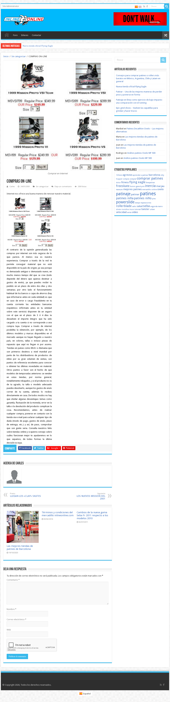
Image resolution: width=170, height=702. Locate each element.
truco (132, 209)
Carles (12, 186)
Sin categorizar (18, 56)
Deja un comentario (63, 186)
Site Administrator (10, 6)
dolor (118, 183)
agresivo (127, 174)
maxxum (119, 189)
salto (134, 206)
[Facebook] (147, 6)
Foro (15, 35)
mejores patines (132, 189)
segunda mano (156, 206)
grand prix (140, 186)
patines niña (124, 198)
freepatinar (150, 183)
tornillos (125, 209)
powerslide (125, 202)
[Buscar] (166, 6)
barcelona (154, 174)
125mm (119, 175)
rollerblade (124, 206)
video (135, 212)
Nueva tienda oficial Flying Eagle (38, 46)
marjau (160, 186)
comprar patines (150, 178)
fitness (125, 182)
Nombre (11, 609)
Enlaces (24, 35)
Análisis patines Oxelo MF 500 (141, 153)
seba (146, 206)
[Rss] (144, 6)
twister (145, 209)
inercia (150, 186)
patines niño (143, 198)
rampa (137, 203)
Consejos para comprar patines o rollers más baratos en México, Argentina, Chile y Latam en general (138, 78)
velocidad (121, 212)
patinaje (123, 193)
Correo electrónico (16, 619)
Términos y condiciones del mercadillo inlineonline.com (58, 514)
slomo (118, 209)
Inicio (6, 56)
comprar (132, 179)
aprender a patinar (140, 175)
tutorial (138, 209)
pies (154, 199)
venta (129, 212)
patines (148, 193)
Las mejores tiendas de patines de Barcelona (20, 547)
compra (126, 179)
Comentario (13, 580)
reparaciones (145, 203)
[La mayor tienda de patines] (140, 18)
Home (6, 34)
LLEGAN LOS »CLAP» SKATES (25, 495)
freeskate (122, 186)
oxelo (160, 189)
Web (9, 629)
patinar (135, 194)
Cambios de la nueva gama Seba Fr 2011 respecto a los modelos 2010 (92, 515)
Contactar (36, 35)
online (154, 189)
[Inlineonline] (24, 20)
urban (152, 209)
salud (140, 206)
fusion (132, 186)
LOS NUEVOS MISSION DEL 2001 (91, 496)
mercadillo (146, 189)
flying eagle (137, 182)
